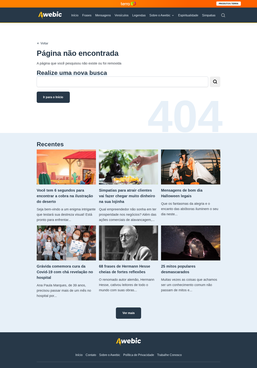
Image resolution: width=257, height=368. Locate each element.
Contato (91, 355)
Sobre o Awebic (159, 15)
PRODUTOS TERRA (228, 3)
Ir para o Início (53, 97)
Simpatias (208, 15)
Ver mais (128, 313)
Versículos (121, 15)
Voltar (44, 43)
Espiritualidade (188, 15)
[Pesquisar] (223, 15)
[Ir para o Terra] (128, 4)
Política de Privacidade (138, 355)
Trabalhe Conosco (169, 355)
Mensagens (103, 15)
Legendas (139, 15)
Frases (86, 15)
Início (74, 15)
